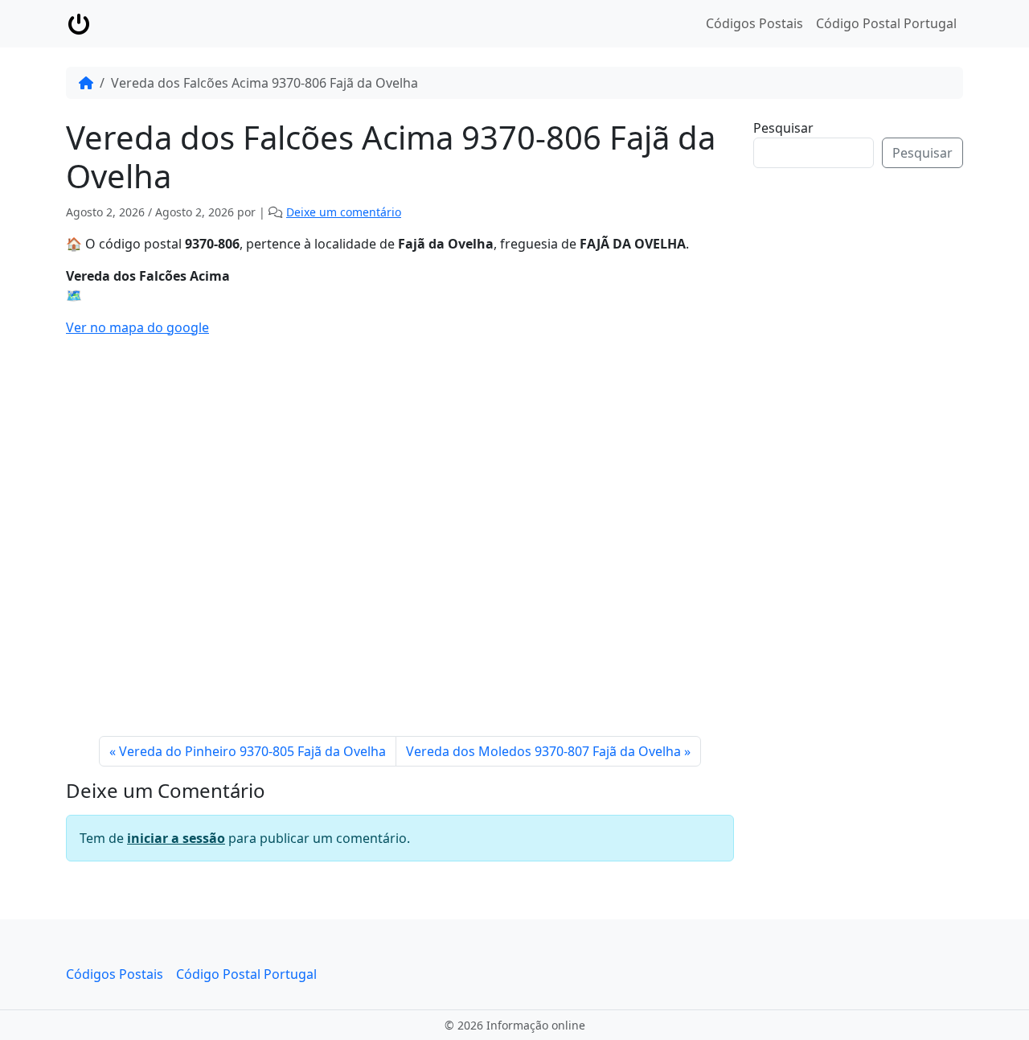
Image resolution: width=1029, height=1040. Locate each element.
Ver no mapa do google (137, 327)
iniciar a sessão (176, 838)
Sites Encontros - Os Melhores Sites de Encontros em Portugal (870, 429)
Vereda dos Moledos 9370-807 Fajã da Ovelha (543, 751)
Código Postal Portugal (886, 23)
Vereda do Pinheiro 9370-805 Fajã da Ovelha (252, 751)
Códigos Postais (754, 23)
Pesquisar (783, 128)
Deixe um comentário (343, 212)
